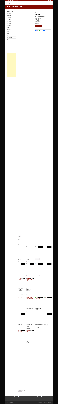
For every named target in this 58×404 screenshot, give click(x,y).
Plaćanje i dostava (38, 3)
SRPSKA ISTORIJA (9, 13)
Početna (25, 3)
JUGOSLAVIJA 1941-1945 (10, 21)
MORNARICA (8, 31)
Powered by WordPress (41, 402)
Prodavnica (33, 3)
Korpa (47, 3)
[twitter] (49, 0)
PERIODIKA (8, 35)
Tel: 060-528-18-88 (9, 0)
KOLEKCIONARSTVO (9, 37)
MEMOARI (8, 33)
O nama (29, 3)
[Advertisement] (11, 65)
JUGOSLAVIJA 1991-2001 (10, 23)
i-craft (46, 402)
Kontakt (43, 3)
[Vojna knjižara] (8, 3)
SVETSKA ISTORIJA (9, 15)
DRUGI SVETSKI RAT (9, 19)
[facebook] (48, 0)
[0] (48, 3)
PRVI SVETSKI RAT (9, 17)
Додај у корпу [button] (20, 261)
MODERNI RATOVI (9, 25)
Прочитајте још (46, 259)
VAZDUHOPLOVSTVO (9, 29)
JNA (45, 28)
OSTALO (8, 39)
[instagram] (50, 0)
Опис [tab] (19, 236)
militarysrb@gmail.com (15, 0)
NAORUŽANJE (41, 28)
